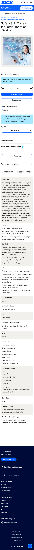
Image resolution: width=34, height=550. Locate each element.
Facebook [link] (4, 503)
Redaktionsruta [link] (17, 531)
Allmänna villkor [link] (17, 534)
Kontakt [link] (3, 484)
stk (18, 88)
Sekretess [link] (17, 540)
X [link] (1, 510)
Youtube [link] (4, 513)
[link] (7, 2)
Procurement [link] (5, 491)
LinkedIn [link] (4, 500)
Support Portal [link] (6, 488)
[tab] (7, 172)
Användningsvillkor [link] (17, 537)
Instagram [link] (4, 507)
